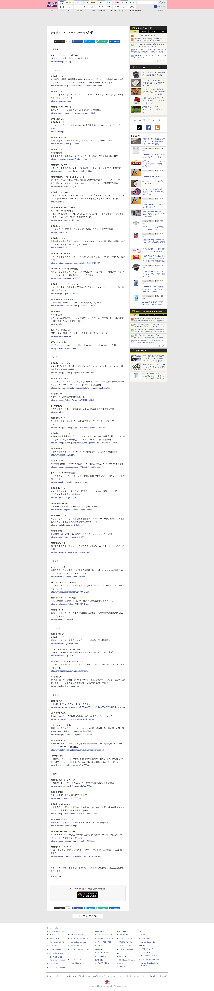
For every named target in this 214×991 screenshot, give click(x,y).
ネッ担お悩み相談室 (56, 953)
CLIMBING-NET (103, 956)
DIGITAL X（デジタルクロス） (80, 949)
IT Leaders (53, 946)
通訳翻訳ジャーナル (126, 942)
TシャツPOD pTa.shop (149, 956)
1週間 (153, 31)
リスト (68, 41)
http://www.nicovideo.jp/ (61, 101)
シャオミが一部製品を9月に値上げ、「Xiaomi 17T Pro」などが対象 (153, 191)
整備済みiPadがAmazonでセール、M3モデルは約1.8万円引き (153, 242)
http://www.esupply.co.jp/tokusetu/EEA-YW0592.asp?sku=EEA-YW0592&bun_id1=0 (88, 707)
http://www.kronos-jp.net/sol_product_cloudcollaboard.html (76, 86)
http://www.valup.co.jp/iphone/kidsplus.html (69, 482)
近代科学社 (99, 960)
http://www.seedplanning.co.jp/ (64, 826)
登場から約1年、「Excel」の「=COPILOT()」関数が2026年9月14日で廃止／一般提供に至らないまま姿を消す (150, 321)
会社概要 (128, 976)
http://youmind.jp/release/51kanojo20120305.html (72, 400)
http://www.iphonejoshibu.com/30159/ (67, 537)
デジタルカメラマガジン (57, 960)
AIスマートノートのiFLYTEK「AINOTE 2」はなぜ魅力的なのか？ (153, 83)
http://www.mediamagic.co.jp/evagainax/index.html (73, 113)
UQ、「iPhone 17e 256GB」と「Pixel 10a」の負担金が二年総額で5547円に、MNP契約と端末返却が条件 (150, 52)
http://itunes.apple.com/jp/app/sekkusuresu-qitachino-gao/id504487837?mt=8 (84, 443)
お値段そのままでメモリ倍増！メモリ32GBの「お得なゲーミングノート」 (153, 100)
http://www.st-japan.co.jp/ (61, 61)
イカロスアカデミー (126, 949)
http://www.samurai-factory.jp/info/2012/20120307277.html (76, 856)
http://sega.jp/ (56, 324)
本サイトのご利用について (56, 976)
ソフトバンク (65, 10)
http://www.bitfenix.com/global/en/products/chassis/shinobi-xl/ (77, 750)
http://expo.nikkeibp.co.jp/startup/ (65, 686)
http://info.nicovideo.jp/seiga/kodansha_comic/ (71, 159)
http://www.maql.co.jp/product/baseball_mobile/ (71, 171)
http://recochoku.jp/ (59, 232)
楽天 (93, 10)
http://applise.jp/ (57, 132)
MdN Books (123, 956)
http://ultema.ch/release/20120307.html (68, 278)
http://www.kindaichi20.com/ (63, 455)
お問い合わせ (71, 976)
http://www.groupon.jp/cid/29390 (65, 220)
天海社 (143, 935)
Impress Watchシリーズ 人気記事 (149, 311)
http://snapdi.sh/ (57, 412)
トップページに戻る (88, 916)
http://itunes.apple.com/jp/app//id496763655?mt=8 (72, 373)
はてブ (91, 41)
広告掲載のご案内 (85, 976)
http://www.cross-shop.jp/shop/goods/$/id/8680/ (71, 786)
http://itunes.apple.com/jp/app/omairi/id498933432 (72, 552)
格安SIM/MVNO (135, 10)
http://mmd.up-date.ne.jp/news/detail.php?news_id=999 (75, 814)
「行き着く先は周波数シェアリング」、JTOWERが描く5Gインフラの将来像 (153, 141)
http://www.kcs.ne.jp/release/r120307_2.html (70, 592)
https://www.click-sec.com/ (62, 336)
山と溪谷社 (99, 949)
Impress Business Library (78, 942)
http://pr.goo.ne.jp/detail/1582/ (63, 348)
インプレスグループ (140, 976)
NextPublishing (75, 963)
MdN (118, 953)
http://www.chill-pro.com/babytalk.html (67, 525)
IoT (126, 10)
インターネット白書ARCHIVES (59, 967)
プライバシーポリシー (115, 976)
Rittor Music (99, 931)
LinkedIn (116, 41)
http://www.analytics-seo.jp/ (62, 619)
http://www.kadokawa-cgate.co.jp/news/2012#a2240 (73, 306)
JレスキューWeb (125, 946)
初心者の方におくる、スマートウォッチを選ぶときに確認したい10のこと (153, 367)
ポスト (61, 41)
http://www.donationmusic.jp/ (63, 186)
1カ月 (162, 31)
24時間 (143, 31)
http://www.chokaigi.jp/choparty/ (64, 643)
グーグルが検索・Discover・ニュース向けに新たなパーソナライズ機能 (153, 213)
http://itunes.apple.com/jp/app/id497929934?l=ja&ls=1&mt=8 (77, 467)
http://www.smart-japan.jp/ (62, 656)
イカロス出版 (121, 931)
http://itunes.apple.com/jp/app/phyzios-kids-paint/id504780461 (78, 427)
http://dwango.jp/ (58, 202)
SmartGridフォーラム (77, 935)
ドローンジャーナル (56, 949)
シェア (79, 41)
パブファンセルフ (147, 949)
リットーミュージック (105, 935)
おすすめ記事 (141, 351)
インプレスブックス (77, 959)
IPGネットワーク (144, 952)
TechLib (122, 967)
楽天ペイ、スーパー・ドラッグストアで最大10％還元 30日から (153, 163)
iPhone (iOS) (102, 10)
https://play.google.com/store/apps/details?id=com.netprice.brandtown (81, 388)
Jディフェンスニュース (127, 938)
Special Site (141, 67)
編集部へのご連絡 (99, 976)
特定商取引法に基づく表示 (158, 976)
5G (120, 10)
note (103, 41)
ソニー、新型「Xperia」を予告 (144, 35)
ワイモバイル (78, 10)
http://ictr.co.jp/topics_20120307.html (66, 798)
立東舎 (100, 946)
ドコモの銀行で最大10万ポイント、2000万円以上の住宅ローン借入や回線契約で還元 (153, 258)
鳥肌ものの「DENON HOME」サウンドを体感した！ (152, 109)
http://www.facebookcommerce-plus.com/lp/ (70, 577)
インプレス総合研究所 (56, 942)
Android (113, 10)
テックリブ (120, 964)
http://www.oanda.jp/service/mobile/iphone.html (71, 510)
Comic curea (145, 938)
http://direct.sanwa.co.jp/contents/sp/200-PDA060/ (72, 719)
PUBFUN (142, 946)
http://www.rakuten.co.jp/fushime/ (65, 144)
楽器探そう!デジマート (105, 938)
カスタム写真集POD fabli (150, 959)
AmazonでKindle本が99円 (152, 177)
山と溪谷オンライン (104, 952)
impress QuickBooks (148, 942)
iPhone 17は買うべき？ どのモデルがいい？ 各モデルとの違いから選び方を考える (153, 375)
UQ (87, 10)
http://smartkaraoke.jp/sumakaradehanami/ (69, 671)
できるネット (53, 964)
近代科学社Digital (103, 963)
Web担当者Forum (55, 938)
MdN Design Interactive (127, 960)
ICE (140, 931)
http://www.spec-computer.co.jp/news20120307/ (71, 735)
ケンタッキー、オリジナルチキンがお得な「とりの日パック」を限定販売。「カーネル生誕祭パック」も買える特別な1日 (150, 332)
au (57, 10)
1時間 (134, 31)
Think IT (52, 935)
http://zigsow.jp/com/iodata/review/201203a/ (70, 765)
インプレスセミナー (77, 946)
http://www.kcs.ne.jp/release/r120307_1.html (70, 604)
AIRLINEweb (123, 935)
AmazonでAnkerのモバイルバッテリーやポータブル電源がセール (153, 273)
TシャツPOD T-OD (104, 942)
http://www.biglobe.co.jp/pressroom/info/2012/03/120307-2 (76, 263)
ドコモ (50, 10)
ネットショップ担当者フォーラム (81, 938)
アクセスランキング (143, 28)
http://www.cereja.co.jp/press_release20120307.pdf (73, 841)
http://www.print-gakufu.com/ (63, 294)
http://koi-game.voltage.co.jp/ (63, 498)
